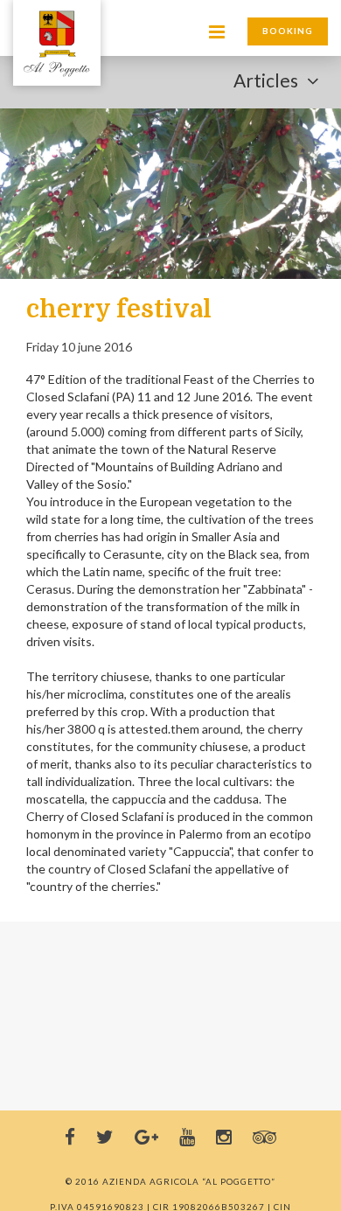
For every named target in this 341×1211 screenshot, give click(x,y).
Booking (287, 30)
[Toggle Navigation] (57, 44)
